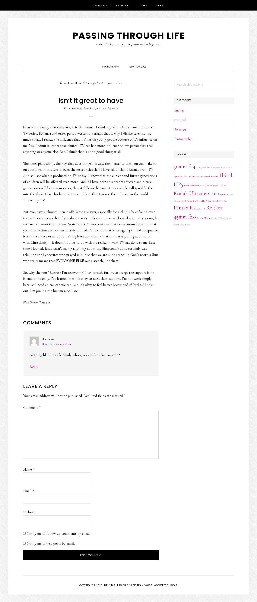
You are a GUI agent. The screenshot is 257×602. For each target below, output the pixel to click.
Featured (180, 120)
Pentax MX (200, 209)
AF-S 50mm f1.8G (203, 167)
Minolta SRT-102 (226, 194)
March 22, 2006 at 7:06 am (56, 344)
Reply (34, 366)
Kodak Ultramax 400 (196, 193)
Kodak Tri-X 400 (219, 185)
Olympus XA (221, 201)
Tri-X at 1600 (184, 224)
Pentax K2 (185, 207)
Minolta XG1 (190, 201)
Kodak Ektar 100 (191, 185)
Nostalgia (44, 302)
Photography (183, 139)
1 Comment (111, 108)
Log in (174, 585)
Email (28, 491)
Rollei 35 (200, 218)
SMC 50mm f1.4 (210, 218)
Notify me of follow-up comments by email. (58, 533)
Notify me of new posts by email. (51, 543)
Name (28, 469)
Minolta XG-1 (179, 201)
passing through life (128, 35)
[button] (154, 63)
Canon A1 (228, 167)
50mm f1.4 (184, 166)
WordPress (161, 585)
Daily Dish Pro (113, 585)
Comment (31, 407)
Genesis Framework (139, 585)
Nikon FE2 (200, 201)
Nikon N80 (210, 201)
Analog (179, 110)
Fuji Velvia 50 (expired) (201, 176)
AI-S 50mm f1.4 (217, 167)
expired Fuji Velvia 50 (182, 176)
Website (29, 512)
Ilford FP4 (215, 176)
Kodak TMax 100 (205, 185)
